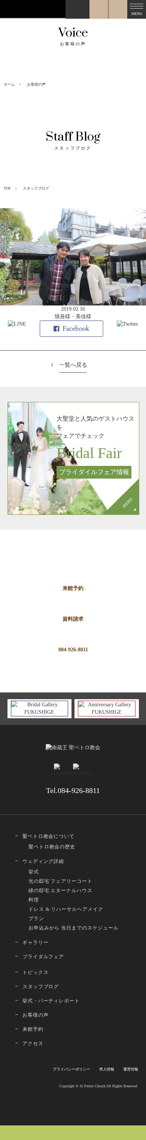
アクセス (32, 1043)
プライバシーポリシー (71, 1069)
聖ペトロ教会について (48, 836)
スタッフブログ (40, 986)
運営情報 (130, 1069)
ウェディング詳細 (43, 861)
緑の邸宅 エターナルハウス (60, 890)
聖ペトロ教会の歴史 (52, 846)
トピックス (35, 972)
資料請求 (73, 619)
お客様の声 (35, 1015)
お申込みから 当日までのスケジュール (73, 928)
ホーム (9, 84)
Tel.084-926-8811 (73, 790)
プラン (36, 918)
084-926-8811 (73, 649)
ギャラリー (35, 942)
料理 (33, 900)
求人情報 (106, 1069)
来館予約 (73, 588)
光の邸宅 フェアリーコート (60, 881)
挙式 (33, 872)
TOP (7, 188)
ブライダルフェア (43, 956)
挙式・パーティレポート (51, 1001)
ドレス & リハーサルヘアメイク (65, 909)
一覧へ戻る (73, 365)
